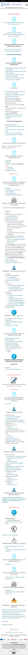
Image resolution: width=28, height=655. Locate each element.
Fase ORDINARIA (11, 277)
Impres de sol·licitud (12, 418)
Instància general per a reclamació (14, 134)
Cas (24, 0)
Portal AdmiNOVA (10, 307)
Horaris (7, 212)
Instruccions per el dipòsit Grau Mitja (16, 456)
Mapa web (25, 634)
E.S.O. (8, 435)
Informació (8, 162)
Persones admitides (10, 193)
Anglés (9, 351)
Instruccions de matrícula (11, 217)
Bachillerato (10, 436)
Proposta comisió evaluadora (12, 190)
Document (8, 403)
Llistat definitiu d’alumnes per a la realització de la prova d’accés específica (14, 116)
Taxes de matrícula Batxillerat (16, 303)
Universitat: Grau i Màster (12, 325)
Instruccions (8, 160)
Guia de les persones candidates (14, 341)
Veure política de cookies (14, 650)
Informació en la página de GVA (13, 262)
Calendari (7, 211)
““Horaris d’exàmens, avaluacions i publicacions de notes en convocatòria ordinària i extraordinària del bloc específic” (14, 500)
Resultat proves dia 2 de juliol (13, 98)
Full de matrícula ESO (14, 287)
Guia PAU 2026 (9, 259)
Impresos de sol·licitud (11, 219)
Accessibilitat (16, 636)
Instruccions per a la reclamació (13, 133)
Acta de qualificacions (11, 195)
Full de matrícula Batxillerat (16, 298)
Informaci (9, 478)
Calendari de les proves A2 (12, 338)
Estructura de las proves (11, 343)
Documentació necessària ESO (17, 285)
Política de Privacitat (9, 634)
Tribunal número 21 (18, 237)
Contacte (11, 636)
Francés (9, 349)
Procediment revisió (10, 170)
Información (5, 621)
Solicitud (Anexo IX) (12, 479)
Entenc (13, 652)
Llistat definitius (9, 191)
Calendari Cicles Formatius (12, 280)
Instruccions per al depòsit (14, 416)
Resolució (7, 367)
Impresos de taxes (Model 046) (10, 535)
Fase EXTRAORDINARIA (13, 279)
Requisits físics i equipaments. (13, 51)
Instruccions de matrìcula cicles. (13, 49)
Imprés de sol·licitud (12, 461)
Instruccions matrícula (11, 124)
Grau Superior (10, 169)
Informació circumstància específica (14, 305)
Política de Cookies (18, 634)
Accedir (3, 0)
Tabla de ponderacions (11, 261)
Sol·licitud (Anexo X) (12, 484)
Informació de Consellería (12, 344)
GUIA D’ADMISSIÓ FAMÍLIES (14, 54)
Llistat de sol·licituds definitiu (12, 346)
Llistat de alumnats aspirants (12, 369)
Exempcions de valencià (11, 438)
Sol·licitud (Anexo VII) (12, 474)
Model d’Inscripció (10, 339)
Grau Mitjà (9, 167)
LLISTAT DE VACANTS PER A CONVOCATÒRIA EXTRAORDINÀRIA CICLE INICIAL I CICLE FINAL (14, 34)
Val (21, 0)
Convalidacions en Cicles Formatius (14, 466)
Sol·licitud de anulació (12, 428)
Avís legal (3, 634)
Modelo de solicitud (7, 624)
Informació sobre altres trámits (13, 440)
